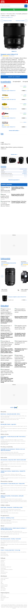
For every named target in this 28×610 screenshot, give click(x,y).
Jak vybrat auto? (3, 573)
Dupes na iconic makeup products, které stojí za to (9, 521)
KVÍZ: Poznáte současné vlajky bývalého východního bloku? (11, 509)
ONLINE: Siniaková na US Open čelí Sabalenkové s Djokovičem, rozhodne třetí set (14, 429)
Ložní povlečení (3, 588)
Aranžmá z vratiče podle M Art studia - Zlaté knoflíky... (10, 452)
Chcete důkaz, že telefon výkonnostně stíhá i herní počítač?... (17, 188)
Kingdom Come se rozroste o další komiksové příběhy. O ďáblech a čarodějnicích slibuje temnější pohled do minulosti (6, 320)
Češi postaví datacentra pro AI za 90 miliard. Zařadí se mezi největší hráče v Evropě (13, 476)
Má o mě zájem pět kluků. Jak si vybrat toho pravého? (10, 540)
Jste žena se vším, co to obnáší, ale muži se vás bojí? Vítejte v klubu (12, 454)
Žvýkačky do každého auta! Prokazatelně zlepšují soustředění (11, 466)
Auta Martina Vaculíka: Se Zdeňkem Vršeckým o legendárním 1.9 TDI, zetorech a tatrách (14, 462)
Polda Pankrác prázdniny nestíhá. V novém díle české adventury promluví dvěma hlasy (21, 364)
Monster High (3, 579)
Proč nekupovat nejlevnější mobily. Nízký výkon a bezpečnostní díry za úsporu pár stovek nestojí (7, 380)
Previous (2, 276)
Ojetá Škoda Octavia (4, 572)
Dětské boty (3, 587)
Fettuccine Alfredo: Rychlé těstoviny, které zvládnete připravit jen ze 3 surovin (14, 500)
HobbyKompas (3, 568)
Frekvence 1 (3, 598)
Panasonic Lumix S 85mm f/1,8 (8, 118)
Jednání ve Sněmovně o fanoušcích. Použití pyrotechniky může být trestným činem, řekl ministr (13, 431)
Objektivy (13, 15)
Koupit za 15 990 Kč (14, 77)
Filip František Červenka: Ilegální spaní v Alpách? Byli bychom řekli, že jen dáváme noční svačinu (13, 511)
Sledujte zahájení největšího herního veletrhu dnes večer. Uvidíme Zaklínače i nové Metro (14, 542)
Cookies (21, 607)
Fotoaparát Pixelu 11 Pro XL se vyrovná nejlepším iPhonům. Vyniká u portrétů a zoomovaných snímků (7, 336)
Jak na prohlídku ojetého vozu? (6, 566)
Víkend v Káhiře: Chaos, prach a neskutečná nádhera (9, 512)
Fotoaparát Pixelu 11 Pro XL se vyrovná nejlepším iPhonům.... (18, 202)
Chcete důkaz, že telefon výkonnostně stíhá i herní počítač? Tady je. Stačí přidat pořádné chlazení (7, 350)
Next (26, 276)
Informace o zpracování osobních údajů (12, 607)
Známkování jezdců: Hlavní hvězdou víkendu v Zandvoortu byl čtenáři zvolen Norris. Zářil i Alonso (14, 464)
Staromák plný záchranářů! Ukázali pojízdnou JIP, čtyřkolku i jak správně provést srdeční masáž (13, 444)
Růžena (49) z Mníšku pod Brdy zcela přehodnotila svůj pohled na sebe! (13, 453)
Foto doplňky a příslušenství (21, 13)
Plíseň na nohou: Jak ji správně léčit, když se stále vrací (10, 533)
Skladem (24, 87)
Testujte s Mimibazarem (5, 578)
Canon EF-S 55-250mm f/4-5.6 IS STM (8, 263)
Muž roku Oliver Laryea (4, 555)
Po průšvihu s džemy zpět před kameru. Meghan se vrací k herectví (12, 439)
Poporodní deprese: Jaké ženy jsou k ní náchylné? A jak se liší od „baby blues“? (14, 532)
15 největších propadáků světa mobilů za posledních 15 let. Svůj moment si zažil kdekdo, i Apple (13, 478)
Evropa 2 (2, 600)
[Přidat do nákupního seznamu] (25, 25)
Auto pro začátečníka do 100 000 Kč (7, 569)
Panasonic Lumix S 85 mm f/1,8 (9, 99)
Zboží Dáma (3, 564)
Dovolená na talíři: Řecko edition (6, 523)
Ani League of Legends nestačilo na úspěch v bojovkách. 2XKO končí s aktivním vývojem (7, 364)
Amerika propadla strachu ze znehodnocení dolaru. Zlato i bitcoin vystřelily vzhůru (13, 488)
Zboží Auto (2, 570)
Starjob (2, 594)
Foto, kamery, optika (11, 13)
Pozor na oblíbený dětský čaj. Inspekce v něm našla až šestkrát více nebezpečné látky (14, 486)
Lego (1, 582)
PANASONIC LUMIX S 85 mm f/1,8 (9, 108)
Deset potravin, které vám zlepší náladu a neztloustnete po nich (11, 531)
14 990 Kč (23, 126)
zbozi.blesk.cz (3, 565)
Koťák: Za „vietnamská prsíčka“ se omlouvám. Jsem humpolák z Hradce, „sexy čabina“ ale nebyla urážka (13, 416)
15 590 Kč (23, 118)
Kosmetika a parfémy (4, 584)
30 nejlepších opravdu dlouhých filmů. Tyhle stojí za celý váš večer (20, 334)
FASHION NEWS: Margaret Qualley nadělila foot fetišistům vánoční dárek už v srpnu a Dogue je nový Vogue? (14, 520)
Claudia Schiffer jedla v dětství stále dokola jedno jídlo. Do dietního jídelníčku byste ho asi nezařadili (14, 502)
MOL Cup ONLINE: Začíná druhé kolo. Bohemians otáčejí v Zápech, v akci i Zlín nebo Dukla (14, 427)
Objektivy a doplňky (5, 15)
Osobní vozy (3, 562)
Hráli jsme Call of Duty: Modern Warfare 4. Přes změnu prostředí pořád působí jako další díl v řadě (14, 545)
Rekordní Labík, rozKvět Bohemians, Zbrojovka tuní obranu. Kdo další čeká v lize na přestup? (13, 552)
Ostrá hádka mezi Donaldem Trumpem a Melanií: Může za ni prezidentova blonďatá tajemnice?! (13, 441)
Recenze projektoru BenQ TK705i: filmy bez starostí (17, 195)
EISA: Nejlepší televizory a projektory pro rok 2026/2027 (21, 350)
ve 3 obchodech (4, 290)
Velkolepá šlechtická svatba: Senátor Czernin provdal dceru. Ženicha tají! (13, 418)
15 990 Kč (23, 99)
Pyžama (2, 583)
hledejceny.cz (3, 560)
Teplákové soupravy (4, 586)
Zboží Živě (2, 561)
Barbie (2, 580)
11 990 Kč (23, 90)
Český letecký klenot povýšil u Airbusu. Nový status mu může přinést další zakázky (13, 490)
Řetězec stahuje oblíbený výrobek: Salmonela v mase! (10, 419)
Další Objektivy (4, 261)
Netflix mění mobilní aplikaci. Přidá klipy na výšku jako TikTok (11, 474)
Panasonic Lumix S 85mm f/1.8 (9, 54)
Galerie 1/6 (14, 51)
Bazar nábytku (3, 590)
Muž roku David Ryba (4, 554)
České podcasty (3, 596)
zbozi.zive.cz (3, 13)
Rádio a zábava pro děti (5, 597)
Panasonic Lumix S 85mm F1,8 (8, 126)
